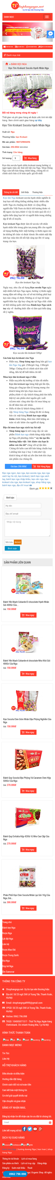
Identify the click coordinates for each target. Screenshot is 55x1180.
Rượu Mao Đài (9, 949)
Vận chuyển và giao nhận (14, 1101)
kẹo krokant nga (27, 482)
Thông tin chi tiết (11, 192)
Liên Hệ (5, 1058)
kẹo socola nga (33, 472)
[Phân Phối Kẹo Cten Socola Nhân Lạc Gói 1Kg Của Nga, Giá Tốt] (27, 876)
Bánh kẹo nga (19, 64)
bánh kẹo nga (9, 485)
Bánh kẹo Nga (8, 927)
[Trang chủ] (7, 64)
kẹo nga (21, 472)
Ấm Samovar (8, 971)
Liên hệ (5, 944)
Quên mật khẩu (18, 1167)
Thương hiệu (37, 192)
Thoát (29, 1167)
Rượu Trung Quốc (10, 955)
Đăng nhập (42, 1163)
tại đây (38, 120)
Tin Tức (5, 1053)
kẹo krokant (23, 476)
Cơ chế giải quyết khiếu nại (14, 1095)
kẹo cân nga (38, 479)
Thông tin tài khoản (10, 1158)
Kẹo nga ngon (9, 472)
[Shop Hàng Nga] (27, 5)
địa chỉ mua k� (24, 485)
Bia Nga (6, 960)
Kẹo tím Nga (9, 198)
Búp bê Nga (7, 966)
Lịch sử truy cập (28, 1163)
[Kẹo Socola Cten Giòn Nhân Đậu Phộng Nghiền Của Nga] (27, 700)
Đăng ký (5, 1167)
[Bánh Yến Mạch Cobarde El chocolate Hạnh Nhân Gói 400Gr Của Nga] (27, 583)
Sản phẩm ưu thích (10, 1163)
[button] (6, 32)
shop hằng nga (43, 482)
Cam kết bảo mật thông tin (14, 1090)
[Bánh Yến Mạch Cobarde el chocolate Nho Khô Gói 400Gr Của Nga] (27, 641)
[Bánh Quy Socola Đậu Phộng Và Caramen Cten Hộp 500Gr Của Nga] (27, 759)
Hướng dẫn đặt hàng (12, 1079)
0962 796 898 (17, 1174)
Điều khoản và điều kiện (13, 1073)
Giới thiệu (25, 192)
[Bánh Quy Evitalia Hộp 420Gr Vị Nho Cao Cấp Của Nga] (27, 817)
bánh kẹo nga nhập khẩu (18, 479)
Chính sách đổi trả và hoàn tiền (16, 1084)
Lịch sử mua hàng (29, 1158)
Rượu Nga (7, 933)
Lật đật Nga (7, 938)
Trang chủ (7, 922)
